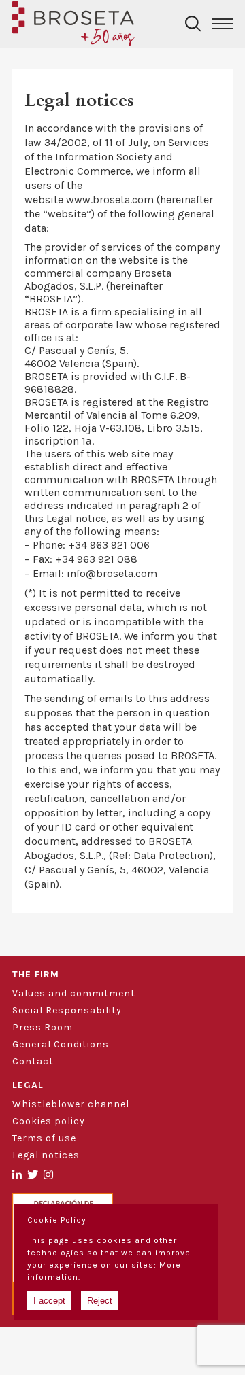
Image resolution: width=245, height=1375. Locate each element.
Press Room (42, 1027)
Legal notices (46, 1155)
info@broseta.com (112, 573)
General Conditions (60, 1044)
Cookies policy (48, 1121)
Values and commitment (73, 993)
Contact (33, 1061)
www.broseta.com (110, 199)
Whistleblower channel (70, 1104)
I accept (49, 1300)
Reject (99, 1300)
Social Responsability (67, 1010)
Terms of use (44, 1138)
